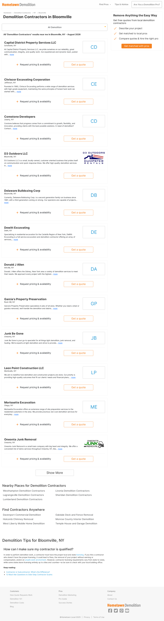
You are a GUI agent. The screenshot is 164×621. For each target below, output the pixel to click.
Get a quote (78, 64)
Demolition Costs (17, 603)
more (12, 54)
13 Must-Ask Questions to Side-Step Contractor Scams (29, 574)
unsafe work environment (35, 560)
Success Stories (65, 603)
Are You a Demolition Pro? (147, 4)
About (109, 595)
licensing (80, 555)
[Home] (18, 4)
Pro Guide (63, 599)
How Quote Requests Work (21, 595)
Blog (12, 606)
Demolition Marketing (67, 595)
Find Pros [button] (104, 4)
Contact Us (112, 599)
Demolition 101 (16, 599)
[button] (110, 610)
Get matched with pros (136, 46)
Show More (55, 473)
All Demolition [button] (54, 27)
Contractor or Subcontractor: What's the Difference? (28, 572)
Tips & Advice (121, 4)
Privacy (87, 617)
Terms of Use (98, 617)
